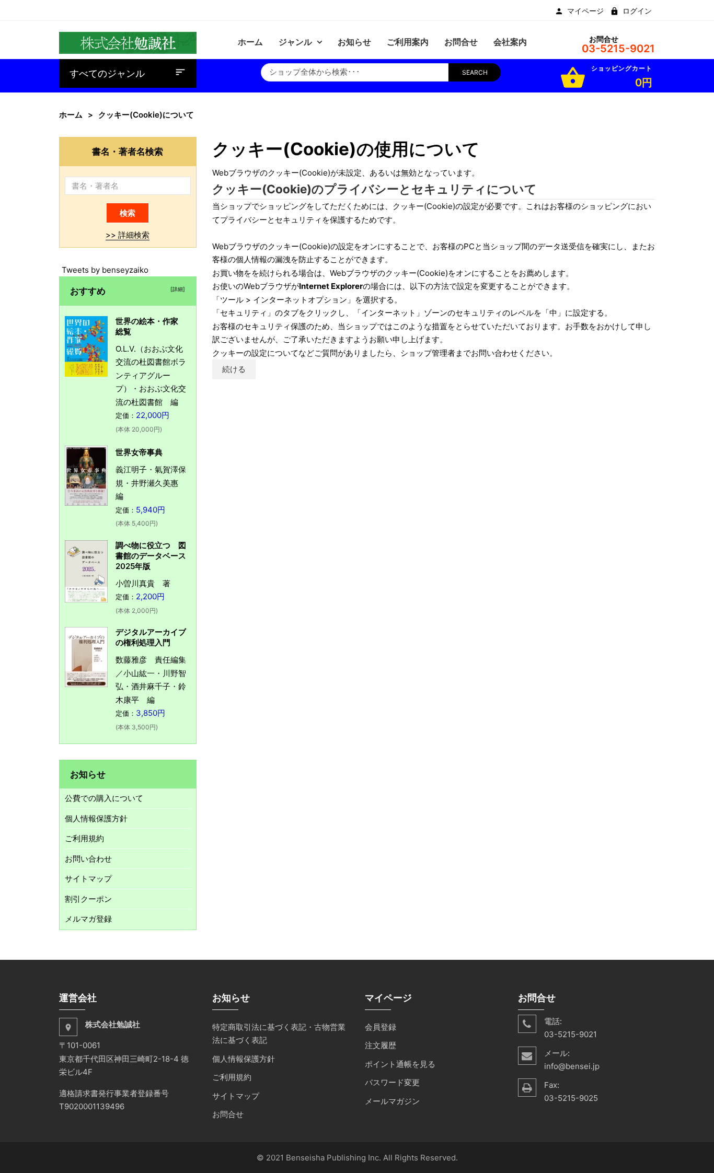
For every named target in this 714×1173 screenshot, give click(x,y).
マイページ (585, 11)
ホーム (71, 115)
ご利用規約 (84, 838)
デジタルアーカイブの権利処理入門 (151, 637)
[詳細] (176, 289)
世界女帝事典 (139, 452)
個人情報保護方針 (96, 818)
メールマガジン (392, 1101)
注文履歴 (380, 1045)
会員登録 (380, 1027)
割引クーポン (88, 899)
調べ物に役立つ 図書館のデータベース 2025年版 (155, 555)
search (475, 72)
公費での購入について (104, 798)
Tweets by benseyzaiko (105, 270)
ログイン (637, 11)
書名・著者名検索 (127, 151)
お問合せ (228, 1114)
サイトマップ (88, 879)
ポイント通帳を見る (400, 1064)
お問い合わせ (88, 859)
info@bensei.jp (572, 1066)
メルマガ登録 (88, 919)
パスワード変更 (392, 1082)
